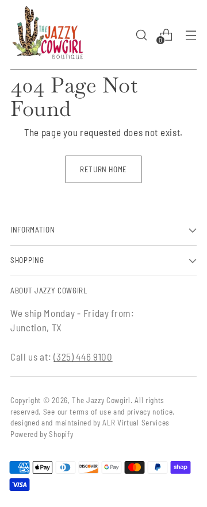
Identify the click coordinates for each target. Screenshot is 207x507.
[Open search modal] (141, 35)
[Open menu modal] (190, 35)
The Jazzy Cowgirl (101, 400)
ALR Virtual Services (136, 422)
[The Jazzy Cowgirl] (47, 35)
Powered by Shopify (41, 434)
